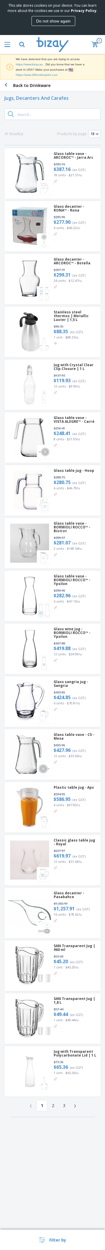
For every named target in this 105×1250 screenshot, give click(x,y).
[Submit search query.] (11, 114)
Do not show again (53, 21)
